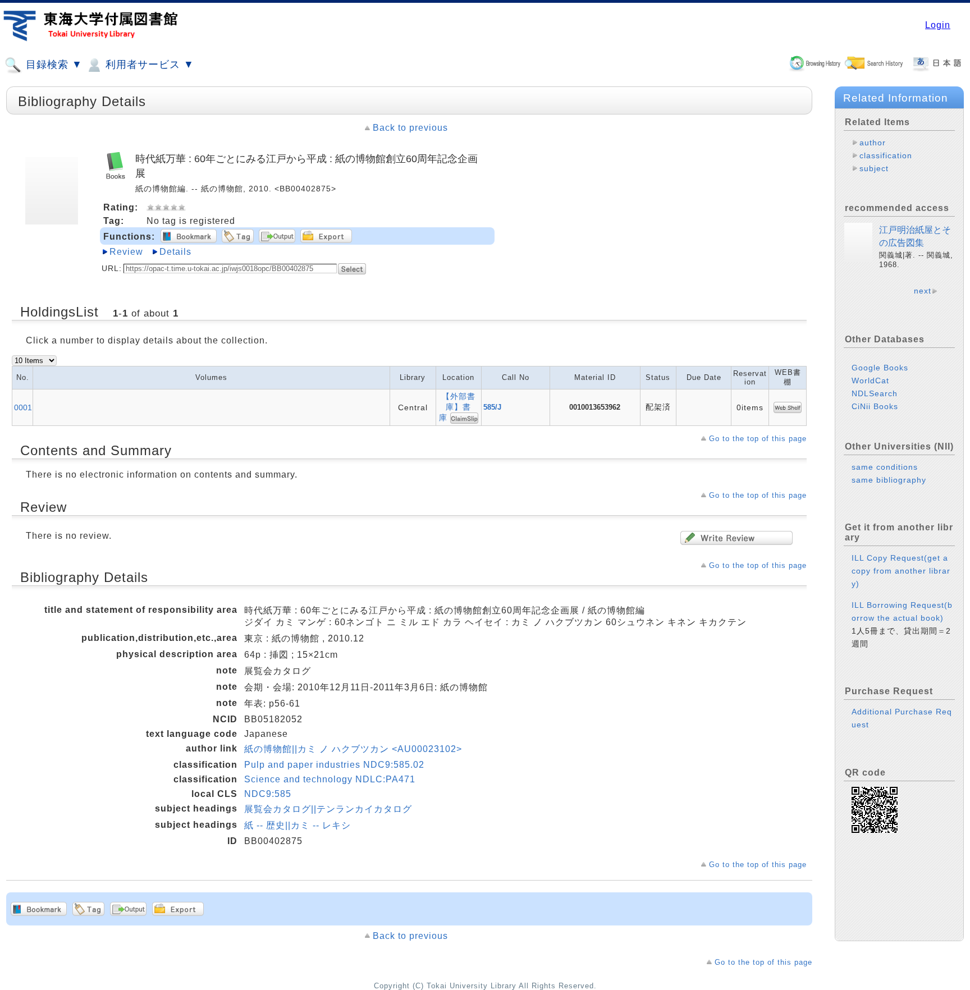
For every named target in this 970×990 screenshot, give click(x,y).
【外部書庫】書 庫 (459, 407)
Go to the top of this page (758, 438)
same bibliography (889, 479)
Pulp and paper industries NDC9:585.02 (334, 764)
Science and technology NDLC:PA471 (329, 779)
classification (885, 155)
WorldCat (870, 380)
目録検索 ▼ (52, 64)
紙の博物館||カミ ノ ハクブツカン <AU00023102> (353, 749)
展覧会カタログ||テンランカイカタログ (328, 809)
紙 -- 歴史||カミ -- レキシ (297, 825)
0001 (23, 407)
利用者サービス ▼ (148, 64)
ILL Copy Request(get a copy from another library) (901, 570)
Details (175, 251)
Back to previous (410, 127)
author (872, 142)
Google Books (880, 367)
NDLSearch (875, 393)
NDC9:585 (267, 794)
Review (126, 251)
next (922, 290)
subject (874, 168)
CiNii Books (875, 406)
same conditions (885, 466)
